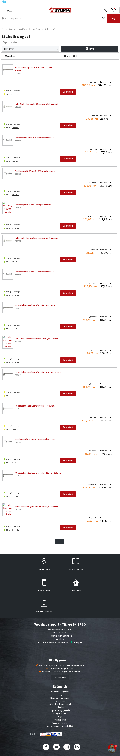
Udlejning (60, 707)
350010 (18, 174)
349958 (18, 509)
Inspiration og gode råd (60, 710)
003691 (18, 375)
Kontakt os (60, 639)
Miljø (60, 716)
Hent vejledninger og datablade (60, 726)
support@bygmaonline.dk (60, 636)
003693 (18, 409)
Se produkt (68, 92)
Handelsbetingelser (60, 691)
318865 (18, 140)
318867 (18, 442)
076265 (18, 73)
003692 (18, 476)
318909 (18, 207)
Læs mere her (60, 677)
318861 (18, 274)
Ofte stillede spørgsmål (60, 704)
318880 (18, 107)
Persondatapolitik (60, 723)
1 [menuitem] (59, 541)
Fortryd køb (60, 701)
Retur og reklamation (60, 698)
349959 (18, 342)
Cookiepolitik (60, 719)
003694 (18, 308)
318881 (18, 241)
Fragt (60, 694)
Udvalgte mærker (60, 713)
